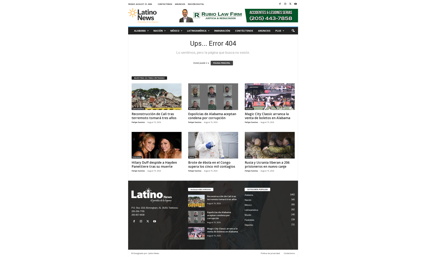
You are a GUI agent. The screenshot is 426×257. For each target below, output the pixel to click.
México (174, 30)
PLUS (278, 30)
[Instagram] (285, 4)
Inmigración (222, 30)
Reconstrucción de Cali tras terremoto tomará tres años (154, 116)
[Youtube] (296, 4)
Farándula (136, 157)
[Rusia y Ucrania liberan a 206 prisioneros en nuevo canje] (270, 145)
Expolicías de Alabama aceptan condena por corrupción (212, 116)
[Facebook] (280, 4)
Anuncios (180, 4)
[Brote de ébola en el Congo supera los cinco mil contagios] (213, 145)
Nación (158, 30)
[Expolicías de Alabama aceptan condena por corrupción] (213, 96)
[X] (290, 4)
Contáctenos (165, 4)
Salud (191, 157)
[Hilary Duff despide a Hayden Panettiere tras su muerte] (157, 145)
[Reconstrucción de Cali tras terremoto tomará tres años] (157, 96)
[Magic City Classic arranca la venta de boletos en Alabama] (270, 96)
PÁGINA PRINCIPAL (221, 63)
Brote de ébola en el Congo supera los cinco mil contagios (211, 164)
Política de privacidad (270, 253)
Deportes (249, 225)
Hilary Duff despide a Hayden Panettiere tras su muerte (154, 164)
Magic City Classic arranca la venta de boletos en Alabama (267, 116)
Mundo (249, 157)
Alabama (140, 30)
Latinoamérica (197, 30)
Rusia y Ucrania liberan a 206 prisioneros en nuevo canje (267, 164)
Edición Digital (196, 4)
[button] (293, 30)
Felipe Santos (138, 122)
